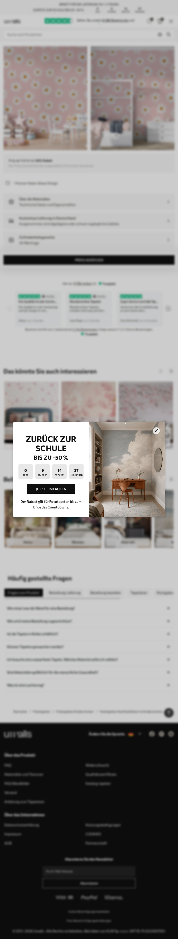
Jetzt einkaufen (51, 489)
